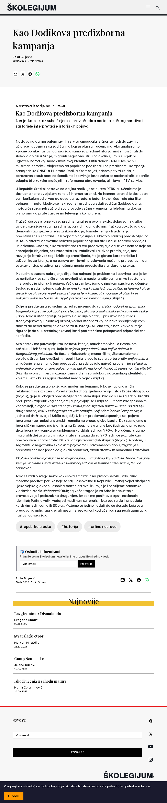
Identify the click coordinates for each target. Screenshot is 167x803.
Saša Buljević (22, 57)
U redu (13, 796)
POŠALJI (77, 752)
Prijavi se (86, 564)
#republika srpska (35, 526)
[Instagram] (150, 764)
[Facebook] (150, 725)
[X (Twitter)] (150, 738)
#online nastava (102, 526)
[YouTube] (150, 751)
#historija (69, 526)
